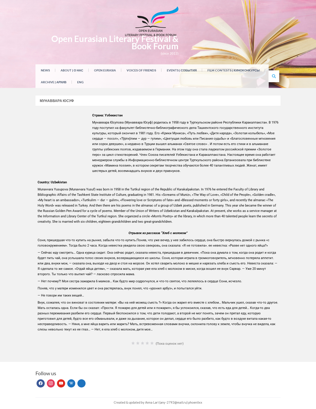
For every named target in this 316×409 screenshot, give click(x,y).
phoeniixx (195, 402)
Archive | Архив (53, 82)
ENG (80, 82)
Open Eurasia (105, 70)
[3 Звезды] (142, 343)
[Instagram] (51, 383)
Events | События (182, 70)
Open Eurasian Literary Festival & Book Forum (114, 42)
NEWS (45, 70)
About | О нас (72, 70)
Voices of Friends (141, 70)
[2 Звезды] (138, 343)
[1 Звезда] (133, 343)
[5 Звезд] (152, 343)
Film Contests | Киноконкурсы (233, 70)
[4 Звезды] (147, 343)
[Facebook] (40, 383)
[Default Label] (61, 383)
